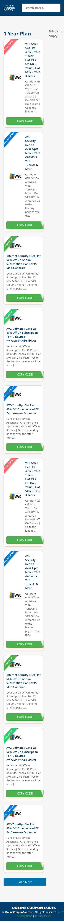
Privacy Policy (43, 916)
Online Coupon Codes (9, 8)
